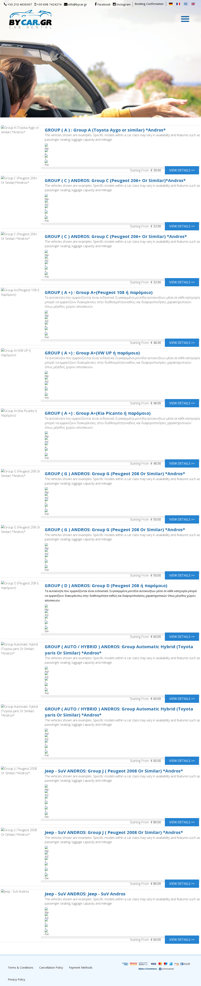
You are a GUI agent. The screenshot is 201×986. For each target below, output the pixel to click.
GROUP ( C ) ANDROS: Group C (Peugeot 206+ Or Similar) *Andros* (116, 236)
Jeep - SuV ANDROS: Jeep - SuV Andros (85, 894)
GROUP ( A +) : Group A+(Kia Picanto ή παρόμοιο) (98, 413)
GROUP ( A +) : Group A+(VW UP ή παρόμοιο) (92, 353)
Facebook (103, 4)
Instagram (123, 4)
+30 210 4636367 (19, 4)
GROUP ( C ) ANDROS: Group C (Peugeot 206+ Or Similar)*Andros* (115, 180)
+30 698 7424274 (48, 4)
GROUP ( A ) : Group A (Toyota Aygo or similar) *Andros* (105, 130)
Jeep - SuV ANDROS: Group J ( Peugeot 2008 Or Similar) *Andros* (114, 771)
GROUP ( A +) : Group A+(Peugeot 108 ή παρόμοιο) (99, 292)
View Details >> (182, 170)
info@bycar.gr (77, 4)
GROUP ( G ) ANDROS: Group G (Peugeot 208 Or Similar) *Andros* (115, 473)
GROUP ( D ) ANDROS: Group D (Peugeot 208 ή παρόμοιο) (106, 585)
